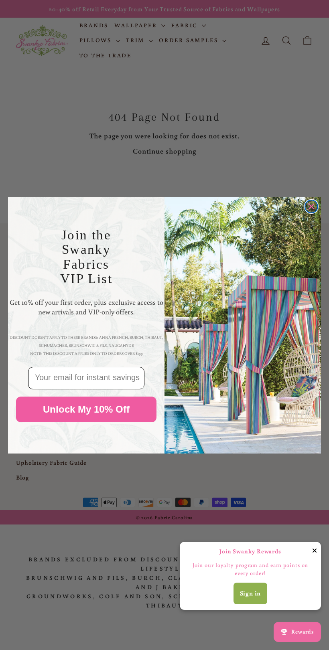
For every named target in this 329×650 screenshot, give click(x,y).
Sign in (250, 593)
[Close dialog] (311, 206)
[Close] (314, 552)
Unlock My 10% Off (86, 409)
